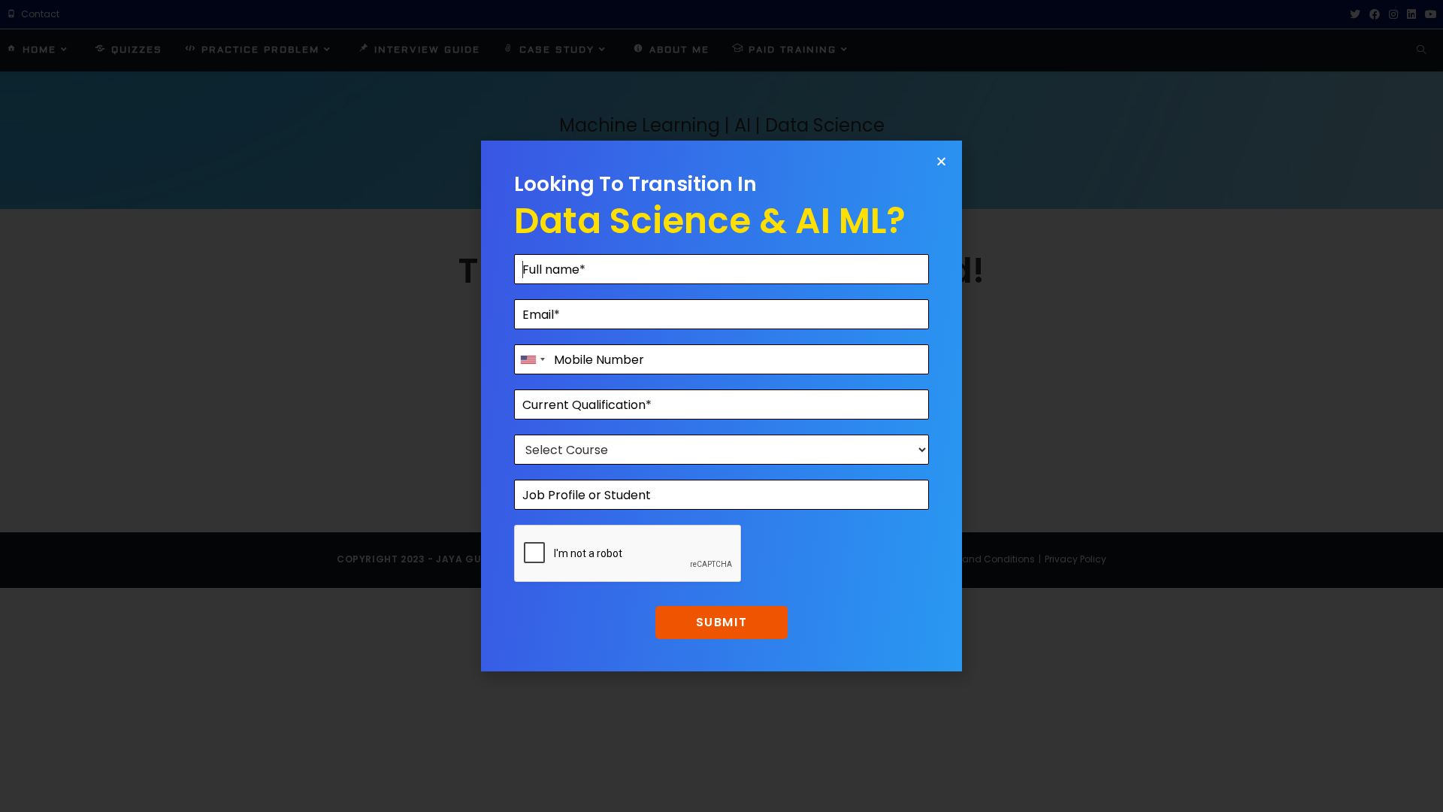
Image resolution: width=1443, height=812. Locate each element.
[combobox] (532, 359)
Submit (722, 622)
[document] (721, 406)
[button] (941, 161)
